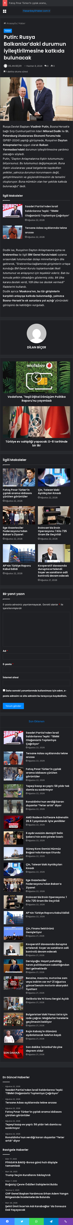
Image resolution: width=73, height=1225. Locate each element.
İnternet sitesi (11, 677)
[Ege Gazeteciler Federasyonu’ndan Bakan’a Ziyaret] (19, 515)
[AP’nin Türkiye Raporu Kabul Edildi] (19, 553)
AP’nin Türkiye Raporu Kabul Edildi (17, 567)
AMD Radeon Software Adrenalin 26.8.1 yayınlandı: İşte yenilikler (47, 819)
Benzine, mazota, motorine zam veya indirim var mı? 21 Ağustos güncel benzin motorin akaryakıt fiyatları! (47, 983)
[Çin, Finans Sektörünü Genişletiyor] (13, 933)
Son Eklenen (36, 721)
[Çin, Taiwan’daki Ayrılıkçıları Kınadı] (54, 477)
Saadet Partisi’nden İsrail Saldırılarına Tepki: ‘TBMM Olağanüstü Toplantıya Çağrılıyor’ (47, 211)
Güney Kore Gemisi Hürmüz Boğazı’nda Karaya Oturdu (43, 850)
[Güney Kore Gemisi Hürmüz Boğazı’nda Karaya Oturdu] (13, 853)
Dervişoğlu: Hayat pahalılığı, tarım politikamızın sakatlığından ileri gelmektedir (47, 964)
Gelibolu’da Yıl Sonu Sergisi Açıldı (47, 998)
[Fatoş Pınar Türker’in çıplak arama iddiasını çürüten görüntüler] (19, 477)
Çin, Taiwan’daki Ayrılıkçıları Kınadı (49, 491)
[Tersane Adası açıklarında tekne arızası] (12, 232)
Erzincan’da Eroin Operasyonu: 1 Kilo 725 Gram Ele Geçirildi (52, 531)
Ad (5, 650)
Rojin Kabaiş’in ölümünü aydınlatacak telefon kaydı (43, 1033)
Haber (22, 23)
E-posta (8, 664)
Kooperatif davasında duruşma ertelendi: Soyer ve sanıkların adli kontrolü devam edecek (53, 570)
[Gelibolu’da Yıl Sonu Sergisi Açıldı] (13, 1003)
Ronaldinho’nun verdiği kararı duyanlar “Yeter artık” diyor (45, 803)
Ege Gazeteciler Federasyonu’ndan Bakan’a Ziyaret (15, 531)
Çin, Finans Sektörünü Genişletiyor (40, 930)
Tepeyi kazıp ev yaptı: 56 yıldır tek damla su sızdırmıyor (47, 787)
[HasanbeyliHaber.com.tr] (36, 11)
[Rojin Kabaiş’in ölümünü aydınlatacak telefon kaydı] (13, 1036)
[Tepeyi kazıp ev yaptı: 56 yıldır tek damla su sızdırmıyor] (13, 790)
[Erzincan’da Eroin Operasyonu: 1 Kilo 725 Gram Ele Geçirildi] (54, 515)
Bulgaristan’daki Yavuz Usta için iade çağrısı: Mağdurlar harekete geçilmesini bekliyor (47, 1018)
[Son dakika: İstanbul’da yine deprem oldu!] (13, 1051)
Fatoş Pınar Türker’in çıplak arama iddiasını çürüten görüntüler (17, 493)
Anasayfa (11, 23)
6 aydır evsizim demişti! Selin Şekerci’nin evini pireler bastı (44, 835)
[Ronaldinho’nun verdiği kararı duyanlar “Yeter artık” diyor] (13, 806)
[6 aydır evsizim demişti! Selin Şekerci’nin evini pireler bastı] (13, 838)
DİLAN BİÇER (15, 66)
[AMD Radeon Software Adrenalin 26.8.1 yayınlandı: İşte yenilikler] (13, 822)
